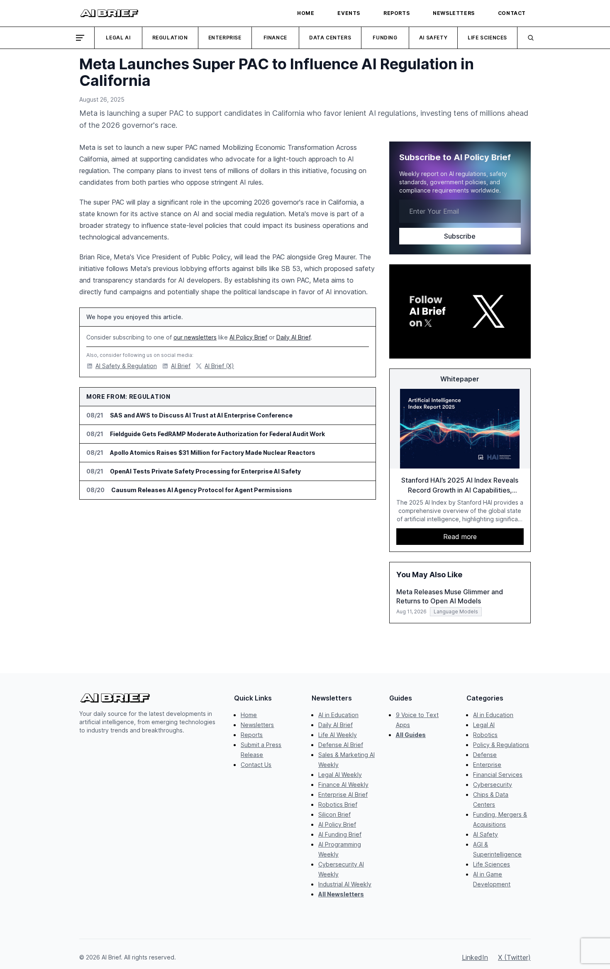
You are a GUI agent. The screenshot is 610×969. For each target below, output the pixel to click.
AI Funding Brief (339, 834)
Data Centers (330, 37)
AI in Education (338, 714)
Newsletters (257, 724)
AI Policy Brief (248, 337)
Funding (385, 37)
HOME (305, 13)
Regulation (170, 37)
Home (249, 714)
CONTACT (512, 13)
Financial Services (497, 774)
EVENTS (348, 13)
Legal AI (118, 37)
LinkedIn (475, 957)
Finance (275, 37)
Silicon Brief (334, 814)
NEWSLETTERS (454, 13)
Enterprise (225, 37)
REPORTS (396, 13)
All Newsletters (341, 894)
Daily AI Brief (293, 337)
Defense (485, 754)
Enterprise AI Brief (343, 794)
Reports (252, 734)
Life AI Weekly (337, 734)
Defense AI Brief (340, 744)
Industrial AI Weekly (344, 884)
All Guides (411, 734)
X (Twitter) (514, 957)
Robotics (485, 734)
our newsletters (195, 337)
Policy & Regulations (501, 744)
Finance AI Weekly (343, 784)
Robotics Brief (337, 804)
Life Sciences (487, 37)
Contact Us (256, 764)
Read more (460, 536)
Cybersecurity (492, 784)
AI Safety (433, 37)
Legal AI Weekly (340, 774)
